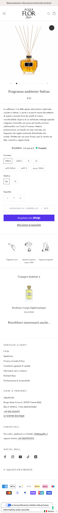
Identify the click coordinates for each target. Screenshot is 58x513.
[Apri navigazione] (4, 13)
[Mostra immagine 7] (35, 83)
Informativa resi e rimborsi (15, 370)
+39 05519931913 (26, 438)
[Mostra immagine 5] (29, 83)
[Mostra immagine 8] (38, 83)
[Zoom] (51, 27)
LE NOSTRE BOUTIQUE (14, 415)
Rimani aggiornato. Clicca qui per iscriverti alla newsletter (29, 3)
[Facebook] (5, 456)
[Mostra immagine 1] (16, 83)
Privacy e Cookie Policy (14, 361)
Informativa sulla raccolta (16, 509)
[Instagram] (12, 456)
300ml (19, 160)
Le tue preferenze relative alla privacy (30, 505)
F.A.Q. (6, 351)
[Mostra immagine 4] (26, 83)
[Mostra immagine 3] (22, 83)
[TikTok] (28, 456)
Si (15, 181)
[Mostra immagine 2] (19, 83)
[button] (51, 511)
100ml (8, 160)
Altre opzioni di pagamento (29, 224)
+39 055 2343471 (12, 411)
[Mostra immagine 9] (41, 83)
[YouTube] (20, 456)
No (6, 181)
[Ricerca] (48, 13)
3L (36, 160)
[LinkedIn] (35, 456)
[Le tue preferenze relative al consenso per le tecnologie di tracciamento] (53, 508)
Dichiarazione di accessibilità (17, 380)
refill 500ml (10, 168)
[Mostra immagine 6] (32, 83)
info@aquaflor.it (41, 433)
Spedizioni (8, 356)
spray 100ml (38, 168)
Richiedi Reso (10, 375)
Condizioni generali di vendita (17, 365)
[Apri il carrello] (54, 13)
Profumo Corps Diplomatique (29, 307)
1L (28, 160)
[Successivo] (47, 83)
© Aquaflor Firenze (18, 470)
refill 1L (24, 168)
